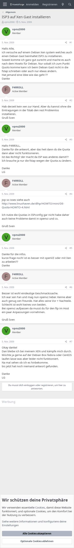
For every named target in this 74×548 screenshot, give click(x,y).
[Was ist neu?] (62, 4)
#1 (71, 42)
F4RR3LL (17, 87)
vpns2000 (9, 22)
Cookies (40, 507)
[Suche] (69, 4)
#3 (71, 139)
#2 (71, 100)
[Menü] (5, 4)
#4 (71, 193)
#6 (71, 287)
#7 (71, 341)
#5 (71, 248)
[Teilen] (66, 43)
